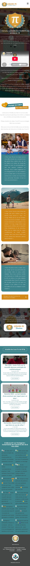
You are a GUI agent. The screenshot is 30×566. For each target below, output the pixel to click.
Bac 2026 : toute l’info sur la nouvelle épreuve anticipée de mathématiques (15, 367)
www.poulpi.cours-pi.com (15, 562)
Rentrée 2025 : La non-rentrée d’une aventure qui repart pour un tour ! (15, 396)
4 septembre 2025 (15, 371)
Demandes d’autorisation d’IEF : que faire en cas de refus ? (15, 424)
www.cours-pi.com (15, 544)
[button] (27, 3)
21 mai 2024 (15, 427)
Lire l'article (15, 378)
